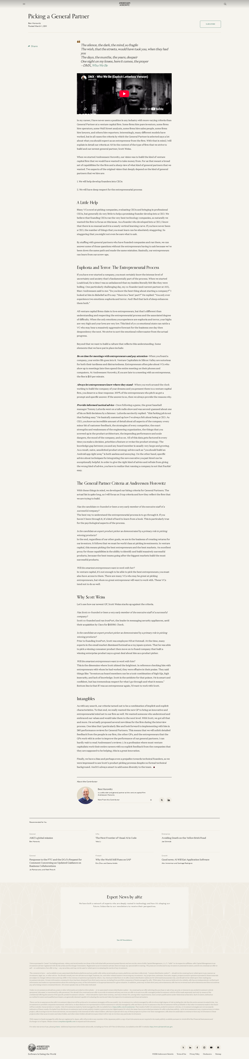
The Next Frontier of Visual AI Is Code (116, 837)
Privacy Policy (195, 1054)
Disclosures (207, 1054)
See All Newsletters (124, 940)
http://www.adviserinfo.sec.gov (161, 1027)
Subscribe (210, 24)
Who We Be (100, 65)
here (58, 1027)
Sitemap (218, 1054)
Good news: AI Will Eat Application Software (185, 859)
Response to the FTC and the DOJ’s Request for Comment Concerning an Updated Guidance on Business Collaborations (55, 862)
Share (34, 46)
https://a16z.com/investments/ (123, 1007)
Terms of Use (181, 1054)
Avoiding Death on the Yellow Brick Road (184, 837)
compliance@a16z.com (66, 1021)
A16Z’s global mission (41, 837)
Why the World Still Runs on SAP (113, 859)
